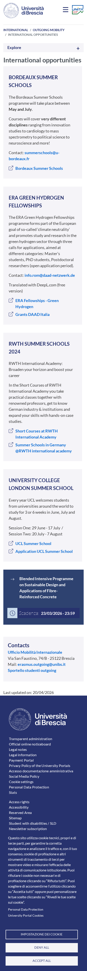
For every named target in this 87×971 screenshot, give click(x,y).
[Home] (24, 10)
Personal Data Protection (25, 909)
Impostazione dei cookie (41, 934)
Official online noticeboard (30, 744)
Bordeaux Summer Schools (39, 168)
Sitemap (15, 818)
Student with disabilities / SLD (32, 823)
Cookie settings (21, 781)
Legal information (23, 755)
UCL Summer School (33, 543)
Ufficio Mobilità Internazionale (35, 652)
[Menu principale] (66, 10)
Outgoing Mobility (48, 30)
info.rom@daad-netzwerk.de (50, 275)
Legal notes (18, 749)
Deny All (41, 947)
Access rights (19, 802)
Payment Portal (21, 760)
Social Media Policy (24, 776)
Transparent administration (30, 739)
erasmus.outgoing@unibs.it (42, 664)
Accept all (42, 960)
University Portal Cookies (26, 915)
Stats (13, 792)
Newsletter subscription (28, 828)
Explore (14, 47)
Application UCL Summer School (44, 551)
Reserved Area (20, 812)
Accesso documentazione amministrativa (41, 771)
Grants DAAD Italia (32, 314)
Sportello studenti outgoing (32, 670)
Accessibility (19, 807)
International (15, 30)
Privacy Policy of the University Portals (39, 765)
